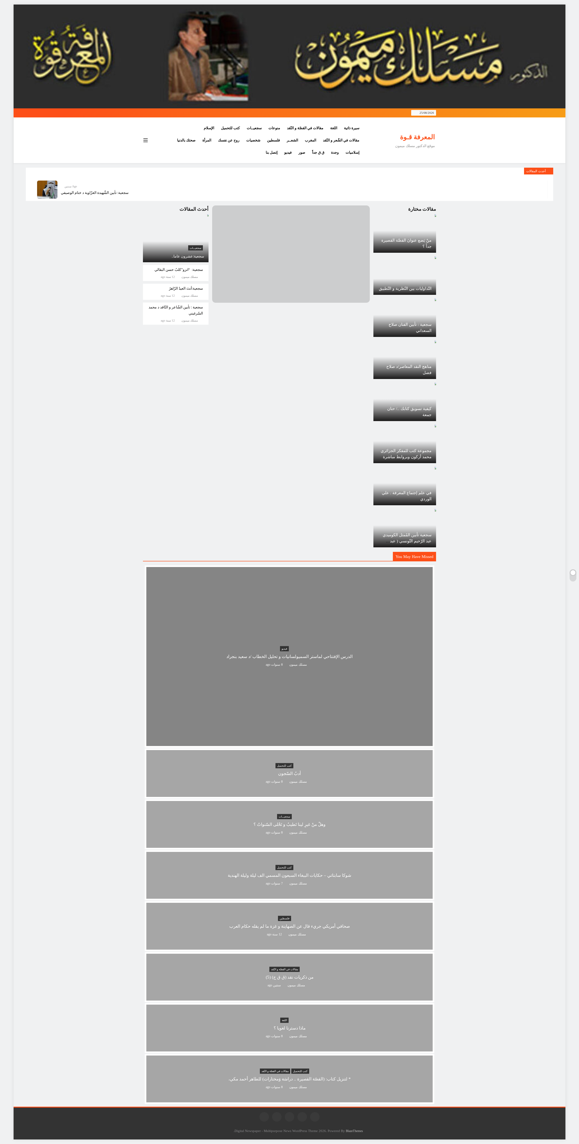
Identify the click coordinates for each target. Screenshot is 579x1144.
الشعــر (292, 140)
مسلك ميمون (189, 277)
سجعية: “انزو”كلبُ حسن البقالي (178, 270)
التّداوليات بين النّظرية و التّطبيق (405, 288)
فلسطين (273, 140)
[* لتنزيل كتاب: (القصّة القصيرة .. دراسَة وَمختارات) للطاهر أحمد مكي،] (289, 1099)
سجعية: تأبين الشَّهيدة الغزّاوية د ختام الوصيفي (94, 193)
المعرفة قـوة (417, 137)
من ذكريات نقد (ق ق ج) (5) (289, 977)
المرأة (206, 140)
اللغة (333, 128)
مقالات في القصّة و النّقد (305, 128)
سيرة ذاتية (351, 128)
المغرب (310, 140)
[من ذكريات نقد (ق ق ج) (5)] (289, 998)
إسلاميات (352, 152)
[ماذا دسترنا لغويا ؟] (289, 1049)
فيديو (288, 152)
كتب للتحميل (230, 128)
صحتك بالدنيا (186, 140)
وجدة (335, 152)
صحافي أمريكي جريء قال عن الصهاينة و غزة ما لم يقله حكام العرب (289, 926)
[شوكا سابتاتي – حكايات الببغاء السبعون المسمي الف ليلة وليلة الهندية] (289, 896)
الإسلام (209, 128)
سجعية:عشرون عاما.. (188, 256)
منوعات (274, 128)
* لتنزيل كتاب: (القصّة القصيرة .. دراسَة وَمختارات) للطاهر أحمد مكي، (289, 1079)
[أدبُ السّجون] (289, 794)
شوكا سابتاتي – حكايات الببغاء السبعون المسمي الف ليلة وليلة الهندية (289, 875)
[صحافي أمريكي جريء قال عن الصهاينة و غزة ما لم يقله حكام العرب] (289, 947)
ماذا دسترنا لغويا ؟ (290, 1028)
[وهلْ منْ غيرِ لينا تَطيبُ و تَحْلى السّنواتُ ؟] (289, 845)
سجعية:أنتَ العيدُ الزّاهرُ (186, 288)
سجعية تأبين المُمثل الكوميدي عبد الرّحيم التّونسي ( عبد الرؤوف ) (407, 541)
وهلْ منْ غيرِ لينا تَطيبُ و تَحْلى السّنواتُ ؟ (289, 824)
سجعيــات (254, 128)
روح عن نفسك (229, 140)
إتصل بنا (272, 152)
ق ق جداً (318, 152)
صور (302, 152)
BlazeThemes (354, 1131)
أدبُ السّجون (289, 773)
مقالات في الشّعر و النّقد (341, 140)
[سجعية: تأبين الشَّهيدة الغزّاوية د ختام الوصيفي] (47, 190)
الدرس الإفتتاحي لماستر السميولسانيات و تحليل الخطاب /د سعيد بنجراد (289, 656)
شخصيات (253, 140)
